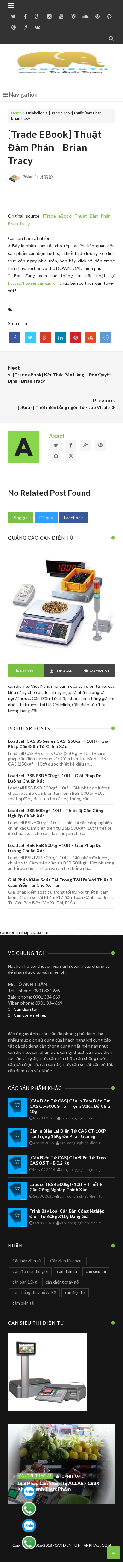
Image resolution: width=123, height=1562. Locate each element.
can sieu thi (96, 1271)
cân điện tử (75, 1292)
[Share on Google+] (45, 337)
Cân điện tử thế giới (30, 1271)
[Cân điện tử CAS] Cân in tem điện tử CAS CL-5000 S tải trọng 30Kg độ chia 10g (69, 1106)
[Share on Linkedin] (60, 337)
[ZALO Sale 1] (29, 1492)
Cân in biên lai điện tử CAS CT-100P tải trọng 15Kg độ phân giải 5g (67, 1133)
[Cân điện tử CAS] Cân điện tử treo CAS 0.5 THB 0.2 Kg (67, 1160)
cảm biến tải (23, 1303)
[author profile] (14, 183)
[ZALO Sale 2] (29, 1525)
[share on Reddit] (105, 337)
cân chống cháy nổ (62, 1282)
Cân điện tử (25, 1009)
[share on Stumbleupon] (90, 337)
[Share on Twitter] (30, 337)
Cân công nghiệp (30, 1015)
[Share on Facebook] (14, 337)
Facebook (73, 517)
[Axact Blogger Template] (62, 66)
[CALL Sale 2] (29, 1542)
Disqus (46, 517)
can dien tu (67, 1271)
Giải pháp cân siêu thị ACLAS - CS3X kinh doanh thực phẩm (58, 1486)
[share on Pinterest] (75, 337)
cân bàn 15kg (24, 1282)
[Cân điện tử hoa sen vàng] (61, 652)
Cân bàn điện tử (26, 1260)
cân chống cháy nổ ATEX (34, 1292)
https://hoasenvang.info (32, 283)
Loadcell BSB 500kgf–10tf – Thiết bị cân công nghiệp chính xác (66, 1187)
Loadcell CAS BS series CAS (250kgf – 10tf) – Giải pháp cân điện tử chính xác (59, 743)
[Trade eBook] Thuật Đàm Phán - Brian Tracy (55, 147)
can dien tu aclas (35, 1475)
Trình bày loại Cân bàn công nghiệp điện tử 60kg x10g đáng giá (66, 1213)
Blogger (20, 517)
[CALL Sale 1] (29, 1509)
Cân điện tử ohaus (66, 1260)
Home (16, 112)
